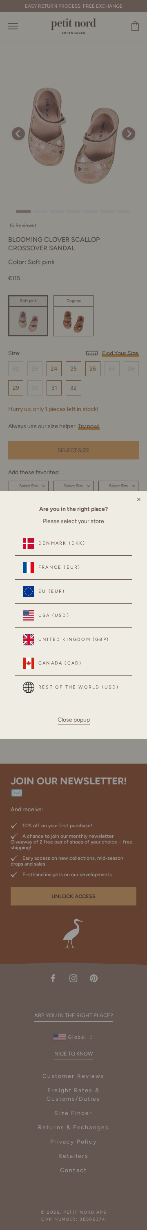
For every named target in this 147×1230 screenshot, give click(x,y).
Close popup (74, 719)
